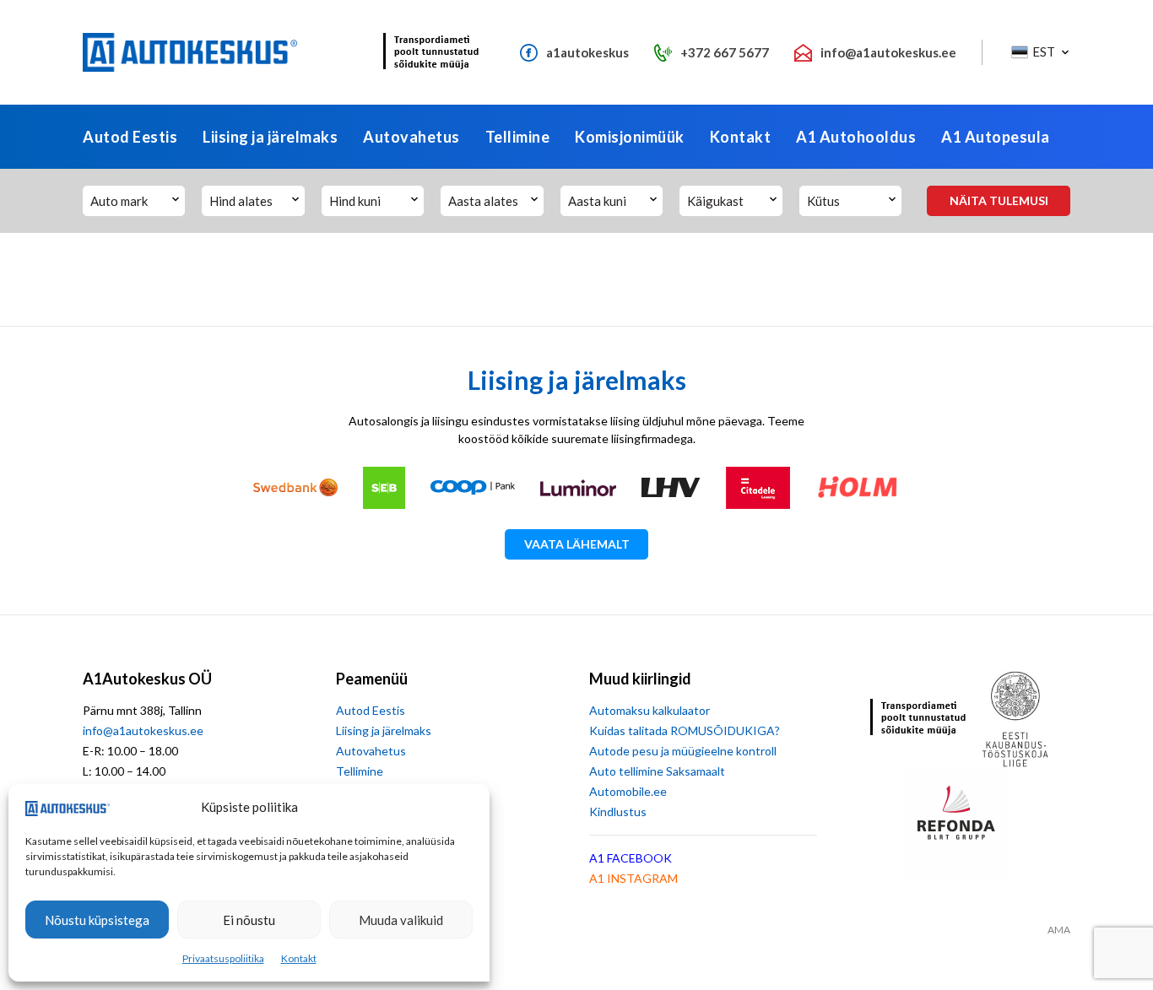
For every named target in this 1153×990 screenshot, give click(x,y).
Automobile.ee (628, 791)
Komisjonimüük (630, 136)
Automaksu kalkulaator (649, 710)
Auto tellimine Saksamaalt (657, 771)
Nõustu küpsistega (97, 920)
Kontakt (299, 958)
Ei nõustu (249, 920)
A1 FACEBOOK (630, 858)
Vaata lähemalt (577, 544)
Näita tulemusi (999, 200)
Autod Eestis (130, 136)
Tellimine (517, 136)
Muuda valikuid (401, 920)
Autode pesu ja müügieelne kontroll (683, 751)
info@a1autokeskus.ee (143, 730)
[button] (1038, 52)
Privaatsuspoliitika (223, 958)
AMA (1058, 930)
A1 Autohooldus (856, 136)
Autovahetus (411, 136)
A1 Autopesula (995, 136)
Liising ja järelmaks (270, 136)
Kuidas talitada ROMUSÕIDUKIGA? (684, 730)
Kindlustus (618, 811)
